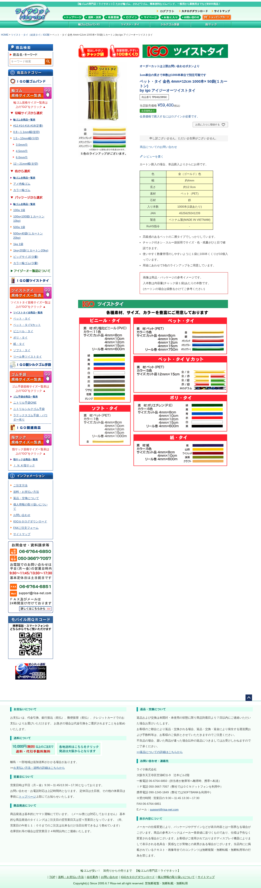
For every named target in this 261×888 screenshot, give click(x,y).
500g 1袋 (19, 227)
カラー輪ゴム (21, 190)
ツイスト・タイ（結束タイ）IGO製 (30, 34)
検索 (48, 61)
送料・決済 (93, 17)
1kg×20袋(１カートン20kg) (30, 250)
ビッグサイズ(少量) (25, 256)
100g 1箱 (19, 210)
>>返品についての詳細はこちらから (160, 752)
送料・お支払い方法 (26, 491)
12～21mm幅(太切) (25, 163)
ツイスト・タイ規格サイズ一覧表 (31, 293)
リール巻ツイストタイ (27, 356)
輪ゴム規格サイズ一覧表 (31, 93)
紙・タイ (19, 344)
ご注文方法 (20, 485)
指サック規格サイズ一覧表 (31, 440)
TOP (52, 877)
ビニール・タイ (23, 331)
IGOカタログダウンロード (30, 521)
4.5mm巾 (22, 151)
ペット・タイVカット (27, 324)
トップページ (73, 17)
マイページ (149, 17)
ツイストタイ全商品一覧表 (28, 312)
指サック (211, 24)
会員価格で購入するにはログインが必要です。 (170, 116)
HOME (4, 34)
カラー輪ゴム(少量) (25, 263)
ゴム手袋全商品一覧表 (25, 396)
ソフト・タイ (21, 350)
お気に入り (169, 17)
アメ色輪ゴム (21, 183)
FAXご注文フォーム (26, 527)
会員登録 (112, 17)
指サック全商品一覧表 (25, 459)
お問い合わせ (190, 17)
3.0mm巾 (22, 144)
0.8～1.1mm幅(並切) (26, 132)
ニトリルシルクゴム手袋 (29, 409)
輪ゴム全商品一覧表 (24, 119)
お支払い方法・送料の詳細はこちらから (39, 767)
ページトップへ (249, 697)
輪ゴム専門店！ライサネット (33, 15)
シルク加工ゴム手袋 (170, 24)
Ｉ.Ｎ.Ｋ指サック (24, 465)
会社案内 (92, 877)
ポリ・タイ (20, 337)
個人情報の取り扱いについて (176, 877)
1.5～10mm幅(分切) (26, 138)
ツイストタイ (129, 24)
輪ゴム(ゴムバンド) (88, 24)
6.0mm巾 (22, 157)
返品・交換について (26, 498)
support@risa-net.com (164, 809)
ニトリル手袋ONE (24, 402)
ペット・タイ (21, 318)
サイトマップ (21, 534)
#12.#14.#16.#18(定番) (28, 125)
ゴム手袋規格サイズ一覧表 (31, 377)
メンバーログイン (130, 17)
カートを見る (216, 17)
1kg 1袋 (18, 244)
